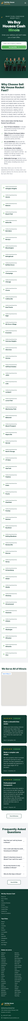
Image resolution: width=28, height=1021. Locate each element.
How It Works (4, 898)
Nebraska (17, 954)
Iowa (2, 978)
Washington (17, 990)
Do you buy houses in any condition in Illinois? (12, 866)
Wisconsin (17, 994)
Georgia (3, 969)
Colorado (3, 961)
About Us (3, 896)
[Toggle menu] (25, 2)
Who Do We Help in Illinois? (12, 874)
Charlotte (3, 925)
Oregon (16, 972)
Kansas (3, 979)
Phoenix (3, 940)
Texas (16, 983)
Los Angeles (4, 932)
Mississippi (3, 994)
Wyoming (17, 995)
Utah (16, 985)
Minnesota (3, 992)
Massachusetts (5, 988)
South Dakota (18, 979)
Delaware (3, 965)
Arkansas (3, 958)
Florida (2, 967)
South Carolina (18, 978)
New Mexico (18, 961)
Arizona (3, 956)
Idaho (2, 972)
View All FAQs (14, 882)
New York (17, 963)
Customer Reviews (5, 903)
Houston (3, 930)
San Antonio (4, 942)
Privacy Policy (4, 907)
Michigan (3, 990)
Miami (2, 934)
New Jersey (17, 960)
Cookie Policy (4, 909)
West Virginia (18, 992)
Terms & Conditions (6, 913)
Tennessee (17, 981)
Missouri (3, 995)
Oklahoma (17, 970)
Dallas (2, 928)
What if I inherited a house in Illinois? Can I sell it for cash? (13, 858)
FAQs (2, 900)
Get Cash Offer (13, 47)
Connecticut (4, 963)
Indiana (3, 976)
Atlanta (3, 921)
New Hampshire (18, 958)
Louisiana (3, 983)
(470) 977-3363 (7, 1015)
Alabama (3, 953)
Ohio (16, 969)
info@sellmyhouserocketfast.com (11, 1017)
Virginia (16, 988)
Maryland (3, 986)
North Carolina (18, 965)
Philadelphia (4, 938)
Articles (3, 905)
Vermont (17, 986)
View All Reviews (14, 816)
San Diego (3, 944)
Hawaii (2, 970)
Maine (2, 985)
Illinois (2, 974)
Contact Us (4, 911)
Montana (17, 953)
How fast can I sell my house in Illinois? (13, 841)
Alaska (2, 954)
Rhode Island (18, 976)
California (3, 960)
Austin (2, 923)
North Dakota (18, 967)
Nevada (17, 956)
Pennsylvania (18, 974)
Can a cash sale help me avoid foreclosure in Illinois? (13, 850)
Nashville (3, 936)
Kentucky (3, 981)
